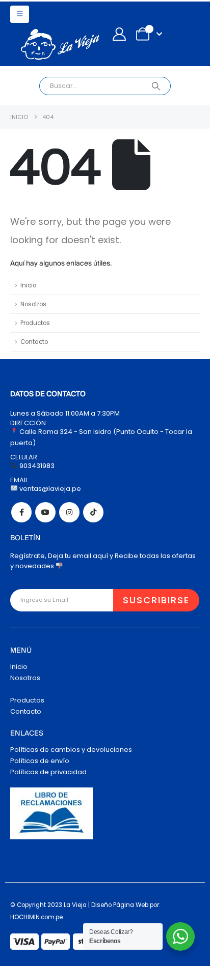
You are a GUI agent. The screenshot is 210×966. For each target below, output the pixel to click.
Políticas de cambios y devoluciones (71, 749)
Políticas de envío (39, 761)
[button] (19, 14)
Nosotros (33, 304)
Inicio (28, 285)
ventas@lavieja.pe (49, 488)
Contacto (34, 342)
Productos (35, 323)
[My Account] (119, 34)
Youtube (45, 512)
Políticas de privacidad (48, 772)
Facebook (21, 512)
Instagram (69, 512)
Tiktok (93, 512)
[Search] (156, 86)
